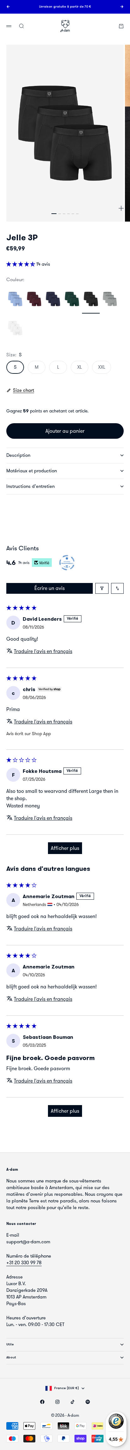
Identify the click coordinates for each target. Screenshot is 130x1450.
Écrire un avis (49, 588)
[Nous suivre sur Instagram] (57, 1401)
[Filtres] (102, 588)
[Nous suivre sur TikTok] (72, 1401)
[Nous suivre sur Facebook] (42, 1401)
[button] (21, 264)
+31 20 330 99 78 (24, 1262)
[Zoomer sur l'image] (121, 208)
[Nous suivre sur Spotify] (87, 1401)
